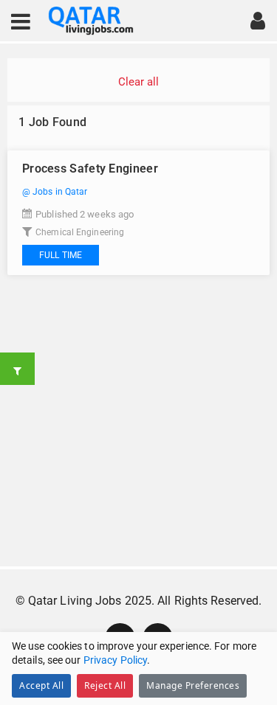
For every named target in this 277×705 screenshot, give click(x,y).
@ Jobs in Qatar (55, 192)
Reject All (105, 685)
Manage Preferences (192, 685)
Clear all (139, 81)
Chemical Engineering (79, 232)
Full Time (60, 255)
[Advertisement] (138, 420)
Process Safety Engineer (90, 169)
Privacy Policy (115, 660)
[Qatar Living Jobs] (91, 21)
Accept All (41, 685)
